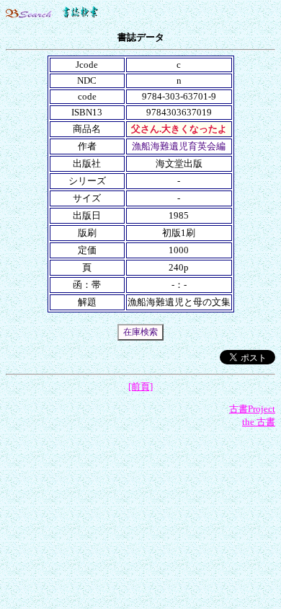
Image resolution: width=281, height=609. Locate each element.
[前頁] (140, 386)
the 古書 (258, 421)
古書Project (252, 408)
